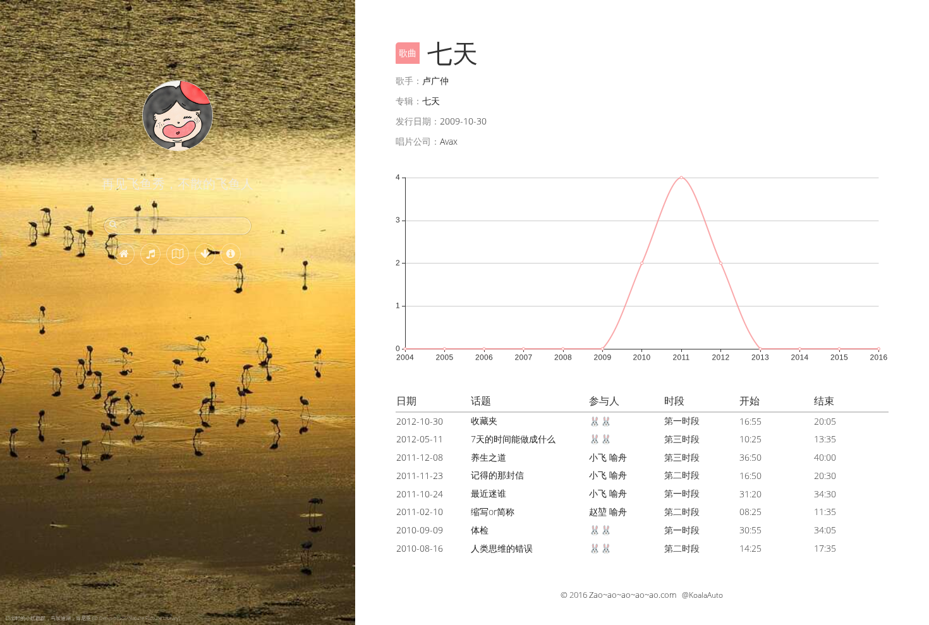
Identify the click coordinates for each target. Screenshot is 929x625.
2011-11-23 (419, 476)
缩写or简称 (492, 512)
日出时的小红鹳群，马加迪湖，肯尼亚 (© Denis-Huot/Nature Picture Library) (92, 617)
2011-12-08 (419, 457)
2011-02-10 (419, 512)
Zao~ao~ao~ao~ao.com (632, 594)
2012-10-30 (419, 421)
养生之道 (488, 457)
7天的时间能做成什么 (513, 439)
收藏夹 (484, 421)
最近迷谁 (488, 493)
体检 (480, 530)
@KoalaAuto (702, 595)
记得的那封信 (497, 475)
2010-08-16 (419, 548)
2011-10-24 (419, 494)
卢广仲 (435, 81)
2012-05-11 (419, 439)
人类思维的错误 (502, 548)
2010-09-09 (419, 530)
